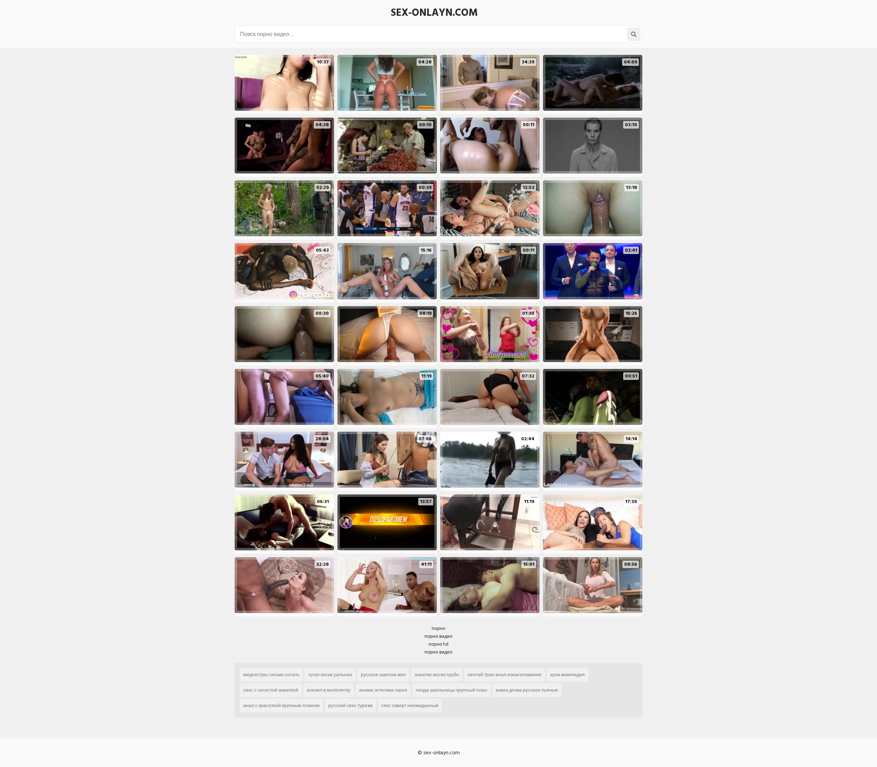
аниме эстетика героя (383, 690)
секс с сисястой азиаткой (270, 690)
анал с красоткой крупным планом (281, 705)
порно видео (438, 636)
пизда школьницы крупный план (451, 690)
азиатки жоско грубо (437, 675)
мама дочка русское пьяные (527, 690)
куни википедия (567, 675)
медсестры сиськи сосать (271, 675)
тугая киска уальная (330, 675)
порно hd (438, 644)
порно (438, 628)
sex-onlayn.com (434, 12)
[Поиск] (634, 34)
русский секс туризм (350, 705)
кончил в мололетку (328, 690)
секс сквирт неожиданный (409, 705)
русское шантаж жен (383, 675)
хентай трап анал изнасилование (505, 675)
